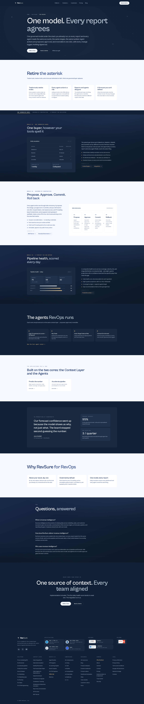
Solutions (65, 3)
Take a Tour (32, 50)
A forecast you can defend (58, 112)
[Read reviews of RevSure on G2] (122, 641)
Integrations (98, 166)
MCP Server (32, 233)
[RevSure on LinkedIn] (18, 649)
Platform (57, 3)
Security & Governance (44, 233)
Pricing (81, 3)
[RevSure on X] (22, 649)
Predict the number (87, 292)
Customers (74, 3)
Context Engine (86, 166)
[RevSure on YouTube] (26, 649)
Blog (86, 3)
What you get (56, 50)
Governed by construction (40, 112)
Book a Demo (124, 3)
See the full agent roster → (36, 344)
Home (28, 14)
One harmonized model (23, 112)
